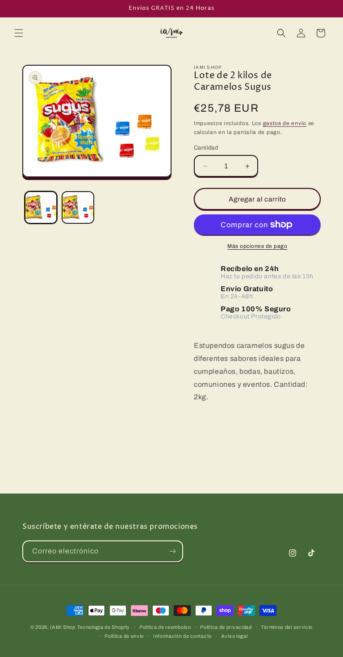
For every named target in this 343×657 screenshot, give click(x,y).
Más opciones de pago (257, 246)
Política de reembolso (165, 627)
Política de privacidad (225, 627)
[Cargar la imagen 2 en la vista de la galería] (78, 207)
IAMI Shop (62, 627)
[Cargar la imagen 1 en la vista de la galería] (41, 207)
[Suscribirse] (172, 551)
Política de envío (124, 636)
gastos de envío (285, 123)
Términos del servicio (287, 627)
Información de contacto (182, 636)
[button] (19, 33)
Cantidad (206, 148)
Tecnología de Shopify (103, 627)
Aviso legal (234, 636)
